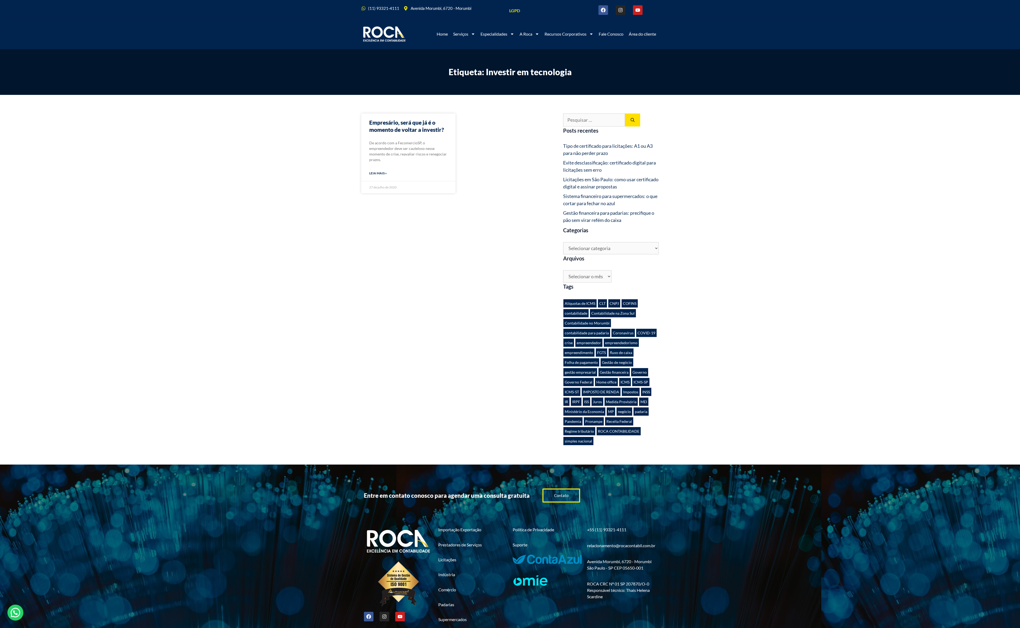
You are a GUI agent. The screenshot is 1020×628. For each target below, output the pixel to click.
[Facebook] (603, 10)
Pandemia (573, 421)
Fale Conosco (611, 33)
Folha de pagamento (581, 362)
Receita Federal (619, 421)
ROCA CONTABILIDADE (618, 431)
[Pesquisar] (632, 120)
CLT (602, 303)
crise (569, 342)
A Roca (526, 33)
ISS (586, 401)
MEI (643, 401)
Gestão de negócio (617, 362)
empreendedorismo (621, 342)
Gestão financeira (614, 372)
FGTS (601, 352)
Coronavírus (623, 333)
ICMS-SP (641, 382)
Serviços (460, 33)
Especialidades (494, 33)
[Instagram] (620, 10)
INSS (646, 392)
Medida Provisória (621, 401)
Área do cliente (642, 33)
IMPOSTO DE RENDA (601, 392)
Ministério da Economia (584, 411)
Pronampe (593, 421)
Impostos (630, 392)
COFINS (629, 303)
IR (566, 401)
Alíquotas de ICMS (580, 303)
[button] (15, 613)
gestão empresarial (580, 372)
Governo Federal (578, 382)
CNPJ (614, 303)
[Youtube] (638, 10)
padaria (641, 411)
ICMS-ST (572, 392)
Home (442, 33)
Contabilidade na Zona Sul (613, 313)
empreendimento (579, 352)
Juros (597, 401)
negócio (624, 411)
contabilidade (576, 313)
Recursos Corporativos (565, 33)
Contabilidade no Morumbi (587, 323)
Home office (606, 382)
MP (611, 411)
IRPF (576, 401)
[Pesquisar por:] (594, 120)
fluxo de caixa (621, 352)
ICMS (625, 382)
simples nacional (578, 441)
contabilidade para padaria (587, 333)
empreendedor (589, 342)
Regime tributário (579, 431)
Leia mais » (378, 173)
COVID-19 (646, 333)
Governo (639, 372)
